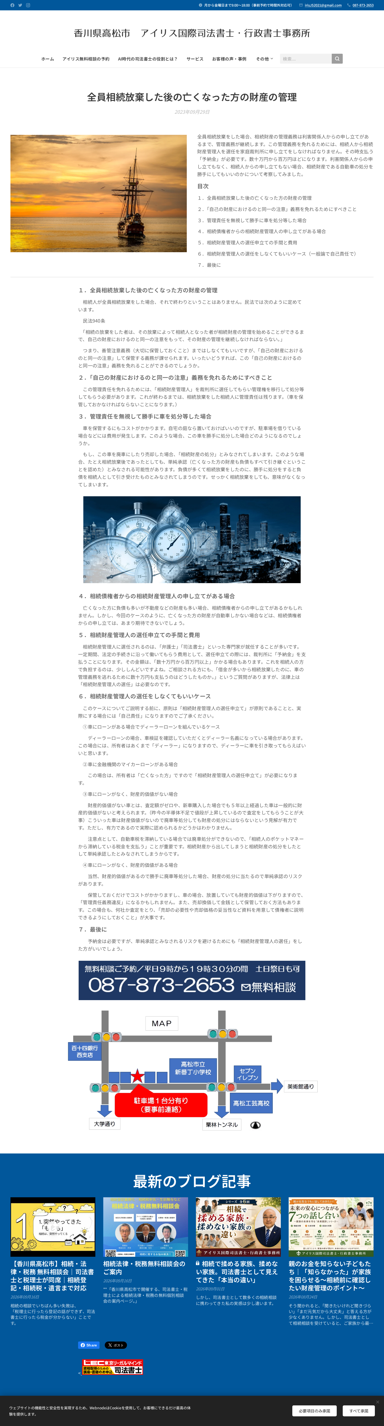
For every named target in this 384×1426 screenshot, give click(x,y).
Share (91, 1345)
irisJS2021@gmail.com (323, 5)
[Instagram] (28, 5)
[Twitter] (20, 5)
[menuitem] (49, 58)
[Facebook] (12, 5)
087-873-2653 (363, 5)
